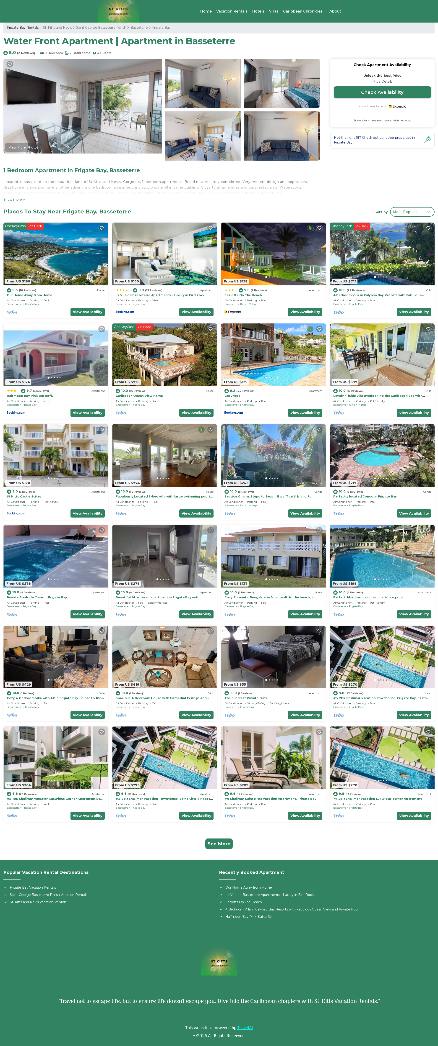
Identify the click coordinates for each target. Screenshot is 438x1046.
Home (206, 11)
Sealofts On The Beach (243, 295)
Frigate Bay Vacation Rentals (33, 887)
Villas (274, 11)
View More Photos (23, 147)
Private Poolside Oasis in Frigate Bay (37, 597)
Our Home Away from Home (29, 295)
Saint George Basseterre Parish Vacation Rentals (48, 895)
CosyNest (232, 395)
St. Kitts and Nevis (57, 28)
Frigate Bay (161, 28)
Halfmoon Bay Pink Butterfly (30, 395)
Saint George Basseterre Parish (101, 28)
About (335, 11)
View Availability (87, 312)
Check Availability (382, 92)
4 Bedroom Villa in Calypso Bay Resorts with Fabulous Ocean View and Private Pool (291, 909)
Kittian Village (31, 304)
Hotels (258, 11)
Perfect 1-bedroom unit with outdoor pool (368, 597)
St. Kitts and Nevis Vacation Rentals (38, 902)
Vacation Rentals (232, 11)
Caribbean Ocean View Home (139, 395)
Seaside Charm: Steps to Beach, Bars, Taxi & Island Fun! (269, 496)
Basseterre (139, 28)
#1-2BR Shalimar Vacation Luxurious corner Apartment (377, 798)
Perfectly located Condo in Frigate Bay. (365, 496)
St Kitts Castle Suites (24, 496)
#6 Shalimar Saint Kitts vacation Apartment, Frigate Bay (270, 798)
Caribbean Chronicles (303, 11)
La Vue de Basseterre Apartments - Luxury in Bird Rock (160, 295)
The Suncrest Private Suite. (246, 698)
